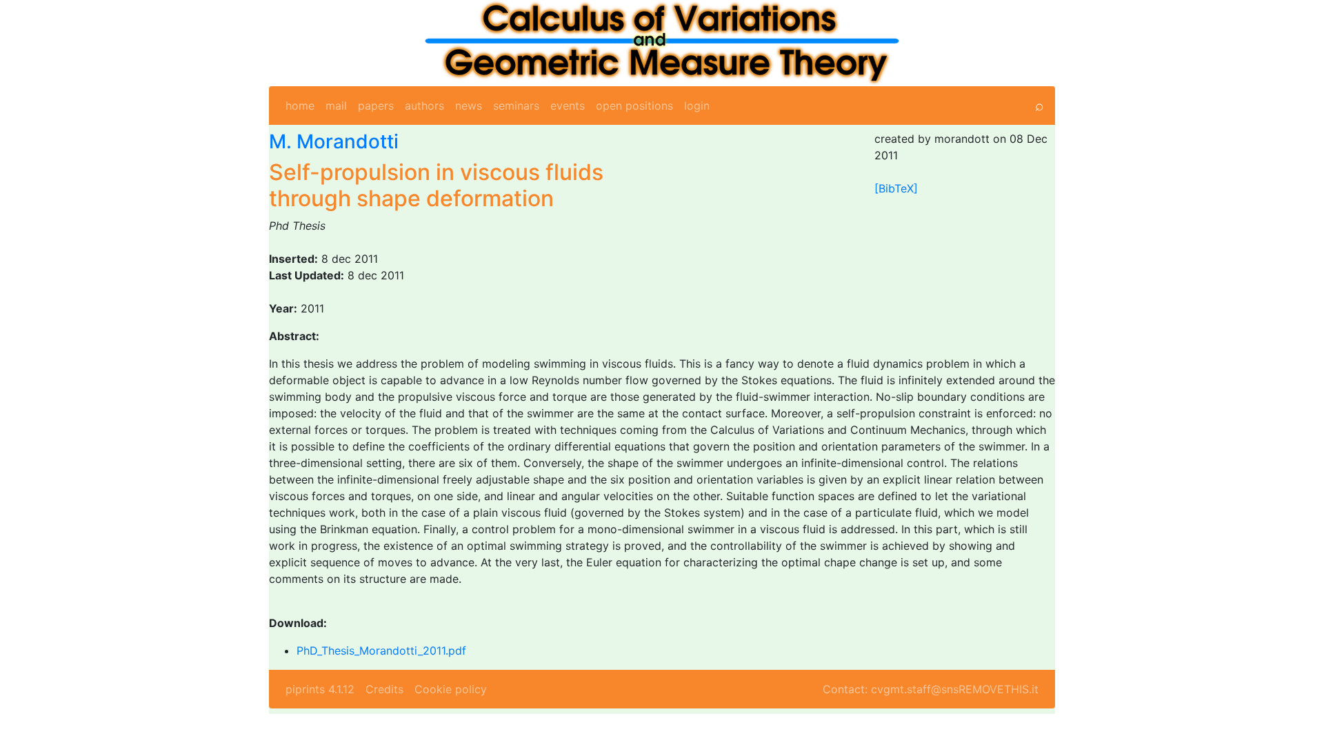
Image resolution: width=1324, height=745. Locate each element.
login (697, 105)
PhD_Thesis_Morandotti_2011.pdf (381, 650)
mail (336, 105)
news (468, 105)
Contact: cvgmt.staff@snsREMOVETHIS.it (931, 689)
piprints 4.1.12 (319, 689)
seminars (516, 105)
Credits (384, 689)
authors (424, 105)
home (299, 105)
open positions (634, 105)
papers (376, 105)
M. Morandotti (334, 141)
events (567, 105)
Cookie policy (450, 689)
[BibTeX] (896, 188)
